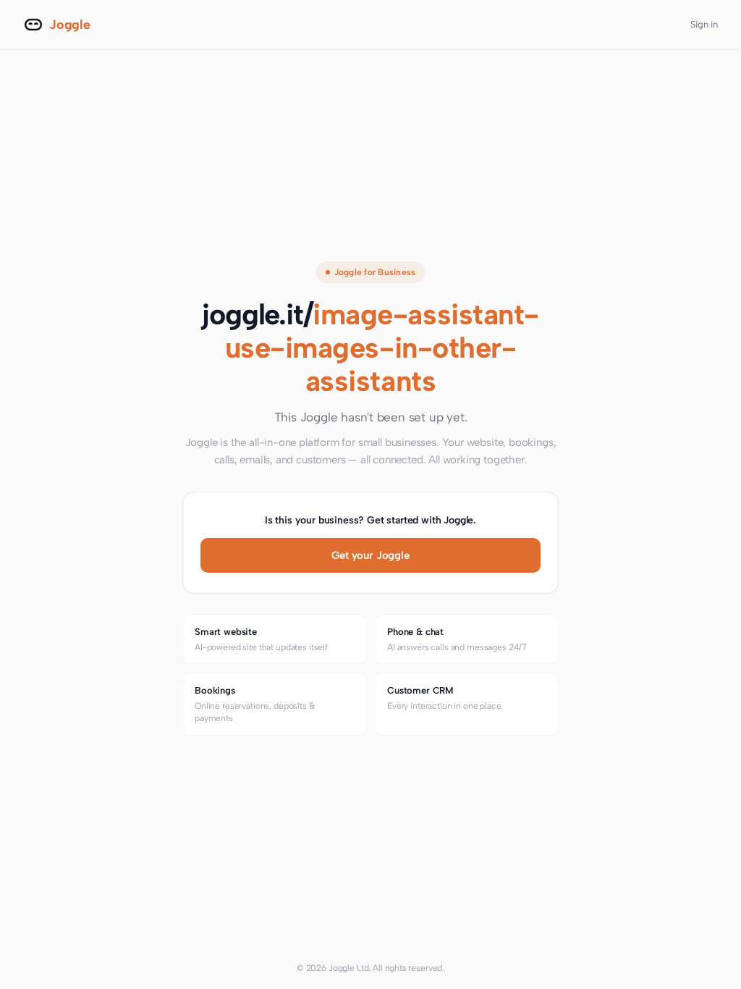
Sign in (704, 24)
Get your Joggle (370, 555)
